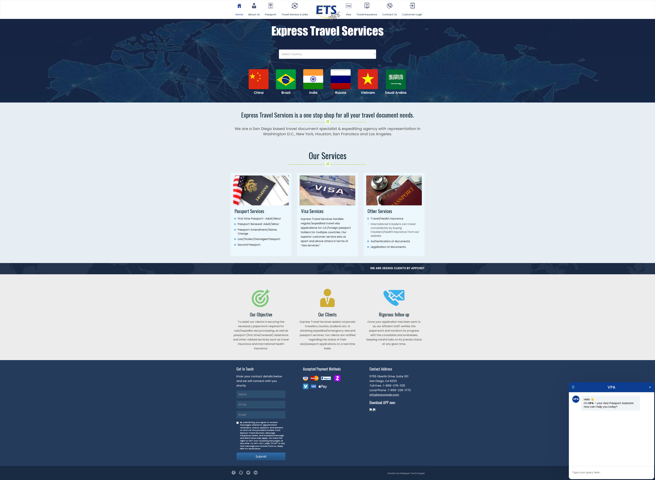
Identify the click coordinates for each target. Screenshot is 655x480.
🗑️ (573, 387)
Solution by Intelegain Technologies (406, 473)
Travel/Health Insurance (387, 219)
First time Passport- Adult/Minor (259, 219)
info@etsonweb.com (384, 395)
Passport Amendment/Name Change (257, 232)
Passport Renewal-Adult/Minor (258, 224)
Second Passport (249, 245)
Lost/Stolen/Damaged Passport (259, 239)
